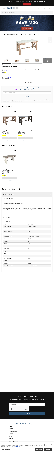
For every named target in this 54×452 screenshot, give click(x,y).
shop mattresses (27, 28)
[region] (27, 447)
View (9, 137)
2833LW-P (7, 78)
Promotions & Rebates (13, 435)
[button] (4, 8)
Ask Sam (27, 96)
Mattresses (11, 428)
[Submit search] (50, 12)
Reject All (48, 449)
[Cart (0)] (49, 8)
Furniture (3, 32)
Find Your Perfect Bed (13, 431)
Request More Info (28, 82)
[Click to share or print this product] (50, 38)
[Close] (51, 444)
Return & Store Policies (14, 441)
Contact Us (11, 440)
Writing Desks (18, 32)
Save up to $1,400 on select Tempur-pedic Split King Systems (27, 1)
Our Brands (11, 429)
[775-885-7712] (44, 8)
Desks (13, 32)
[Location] (39, 8)
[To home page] (13, 9)
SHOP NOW (27, 4)
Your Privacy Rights (6, 449)
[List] (33, 8)
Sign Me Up (27, 413)
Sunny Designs (9, 77)
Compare (10, 140)
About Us (11, 438)
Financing (11, 433)
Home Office (8, 32)
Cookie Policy (17, 446)
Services (10, 436)
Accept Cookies (39, 449)
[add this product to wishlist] (50, 41)
